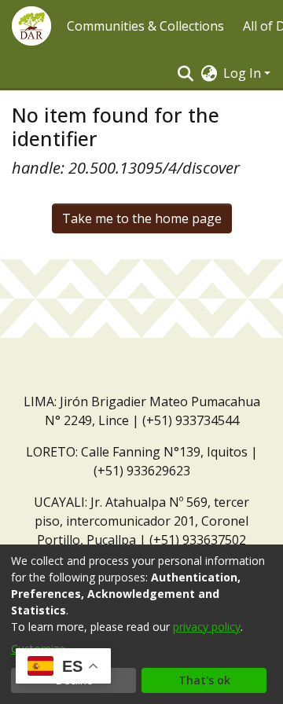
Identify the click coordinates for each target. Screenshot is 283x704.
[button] (31, 26)
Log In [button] (243, 73)
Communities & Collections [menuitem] (145, 26)
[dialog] (141, 624)
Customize (38, 648)
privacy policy (207, 626)
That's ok (204, 680)
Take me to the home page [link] (142, 218)
